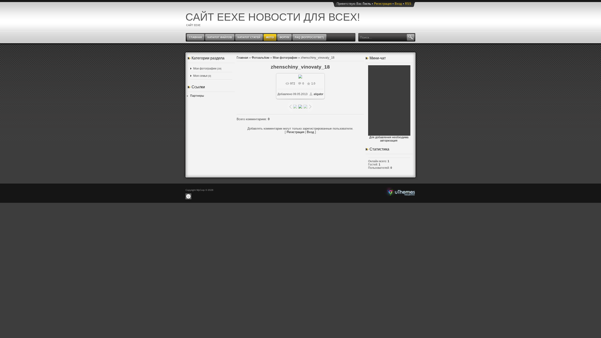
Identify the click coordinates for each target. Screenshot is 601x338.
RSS (408, 3)
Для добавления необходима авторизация (388, 139)
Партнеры (197, 95)
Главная (242, 57)
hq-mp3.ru (401, 192)
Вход (398, 3)
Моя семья (200, 75)
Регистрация (383, 3)
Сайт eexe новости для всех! (272, 17)
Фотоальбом (260, 57)
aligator (318, 94)
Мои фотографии (204, 68)
